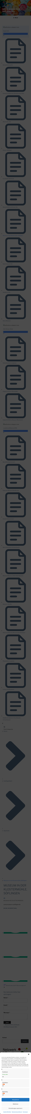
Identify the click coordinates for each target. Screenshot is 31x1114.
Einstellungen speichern (15, 1108)
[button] (28, 1054)
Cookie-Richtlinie (7, 1111)
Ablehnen (15, 1104)
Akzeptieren (15, 1099)
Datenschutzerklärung (17, 1111)
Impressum (25, 1111)
